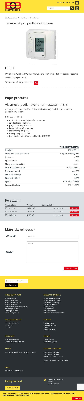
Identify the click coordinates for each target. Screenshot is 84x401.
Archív (8, 348)
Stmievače (10, 336)
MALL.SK (20, 371)
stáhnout (74, 208)
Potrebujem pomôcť (12, 313)
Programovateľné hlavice (52, 298)
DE (67, 2)
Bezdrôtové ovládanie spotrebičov (16, 307)
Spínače (47, 336)
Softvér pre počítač (11, 311)
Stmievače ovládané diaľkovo (14, 342)
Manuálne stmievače (12, 340)
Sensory (47, 319)
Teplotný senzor (49, 323)
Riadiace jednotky (13, 319)
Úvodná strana (10, 18)
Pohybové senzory (50, 325)
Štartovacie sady (10, 298)
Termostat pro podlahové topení (28, 18)
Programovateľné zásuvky (52, 300)
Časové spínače (49, 340)
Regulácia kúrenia (52, 295)
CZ (61, 2)
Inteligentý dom (13, 295)
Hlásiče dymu (48, 327)
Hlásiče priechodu (49, 329)
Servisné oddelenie (52, 348)
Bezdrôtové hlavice (11, 300)
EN (64, 2)
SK (58, 2)
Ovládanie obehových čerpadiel (54, 313)
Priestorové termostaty (51, 302)
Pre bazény (8, 325)
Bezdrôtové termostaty (13, 302)
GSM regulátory (49, 307)
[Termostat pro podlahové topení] (42, 45)
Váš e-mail (10, 236)
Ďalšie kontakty (12, 388)
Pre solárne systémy (12, 323)
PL (70, 2)
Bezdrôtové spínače (11, 305)
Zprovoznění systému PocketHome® (56, 360)
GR (73, 2)
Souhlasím (77, 398)
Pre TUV (8, 327)
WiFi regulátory (48, 309)
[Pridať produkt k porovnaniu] (36, 83)
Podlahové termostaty (51, 305)
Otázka (9, 252)
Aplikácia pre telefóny (12, 309)
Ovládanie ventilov (50, 311)
